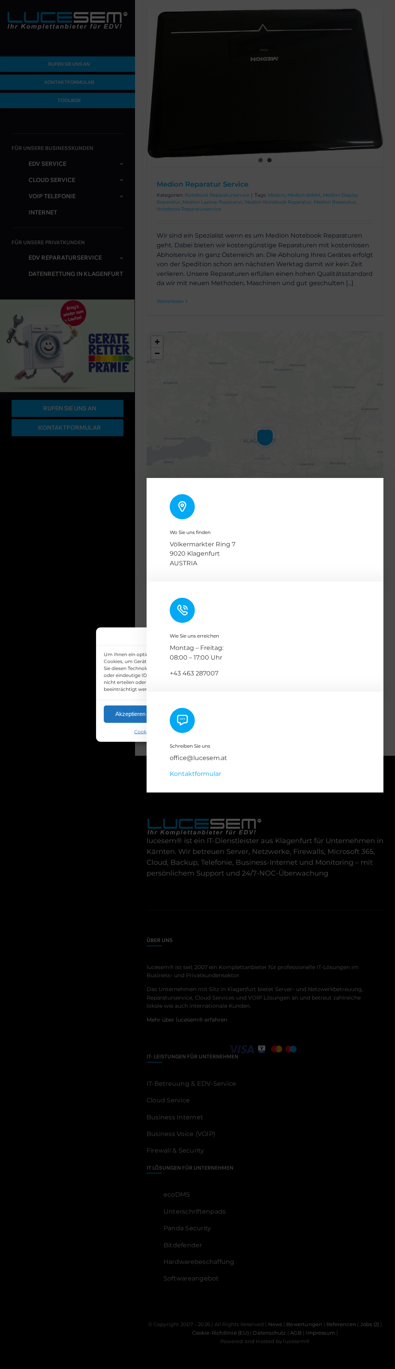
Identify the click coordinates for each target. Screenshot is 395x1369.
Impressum (247, 731)
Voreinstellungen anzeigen (254, 714)
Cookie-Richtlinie (154, 731)
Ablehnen (187, 714)
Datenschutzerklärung (204, 731)
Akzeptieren (130, 714)
